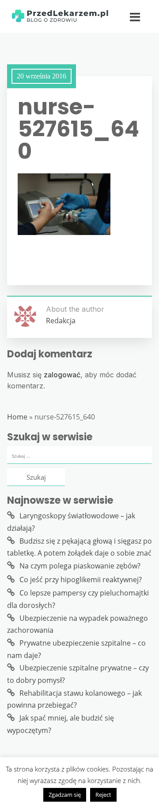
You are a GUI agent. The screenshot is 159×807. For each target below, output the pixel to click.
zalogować (62, 374)
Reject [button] (103, 795)
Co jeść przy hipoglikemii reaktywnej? (80, 579)
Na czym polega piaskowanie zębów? (79, 566)
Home (17, 417)
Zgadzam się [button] (65, 795)
